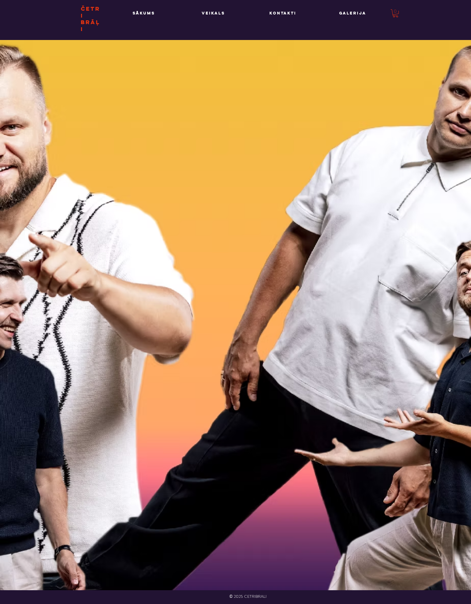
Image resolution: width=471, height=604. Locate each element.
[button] (395, 13)
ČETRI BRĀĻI (90, 18)
